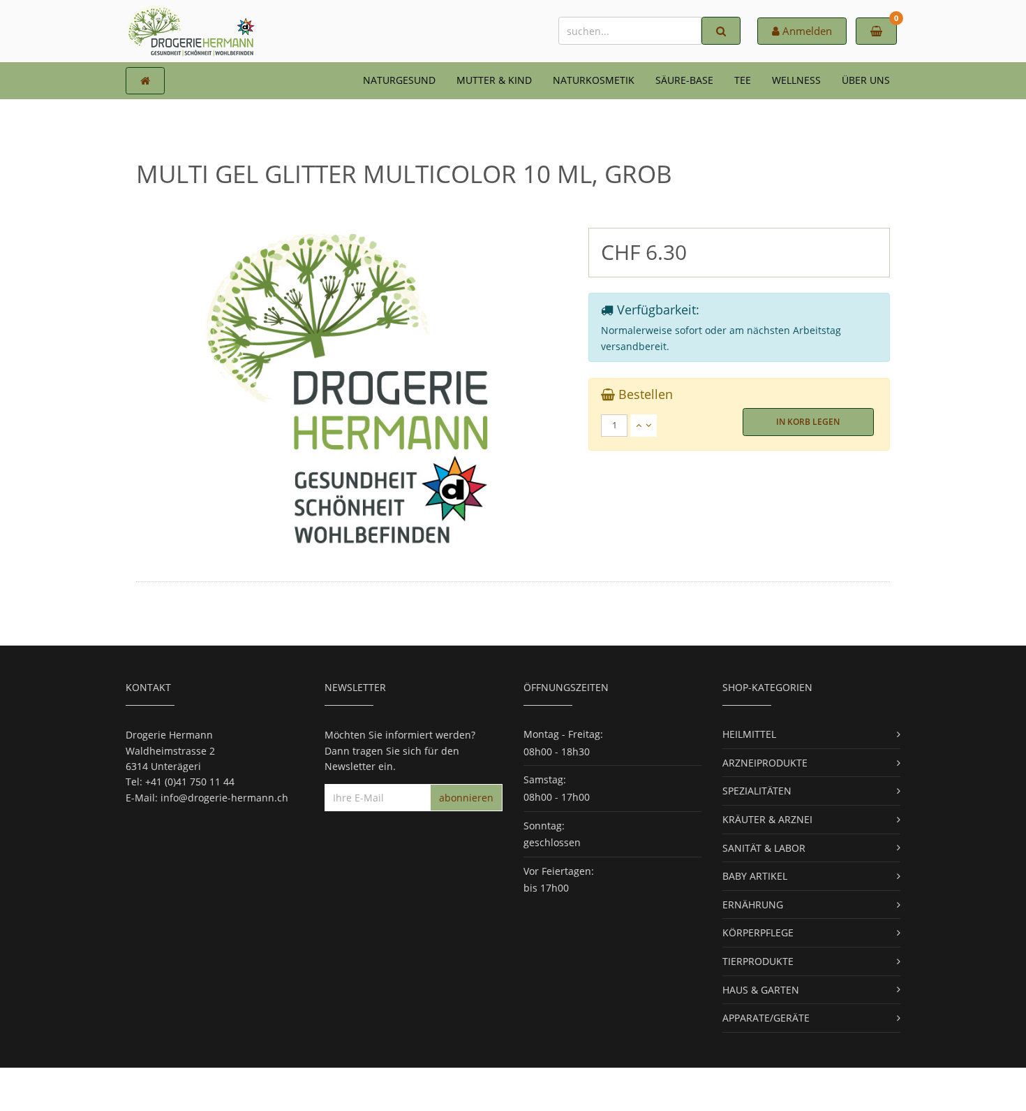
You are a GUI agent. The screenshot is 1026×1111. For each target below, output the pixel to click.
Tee (742, 80)
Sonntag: (544, 825)
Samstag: (544, 779)
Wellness (796, 80)
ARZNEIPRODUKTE (765, 762)
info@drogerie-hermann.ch (224, 797)
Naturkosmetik (593, 80)
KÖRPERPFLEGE (758, 932)
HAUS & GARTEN (760, 989)
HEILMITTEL (749, 734)
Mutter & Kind (494, 80)
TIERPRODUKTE (758, 961)
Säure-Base (684, 80)
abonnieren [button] (466, 797)
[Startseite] (145, 80)
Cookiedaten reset (565, 1089)
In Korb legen (808, 422)
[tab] (739, 425)
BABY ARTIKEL (754, 876)
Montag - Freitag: (563, 734)
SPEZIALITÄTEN (756, 790)
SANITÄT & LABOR (763, 848)
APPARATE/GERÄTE (766, 1017)
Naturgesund (399, 80)
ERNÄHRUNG (752, 904)
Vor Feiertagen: (558, 871)
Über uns (866, 80)
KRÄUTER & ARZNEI (767, 819)
